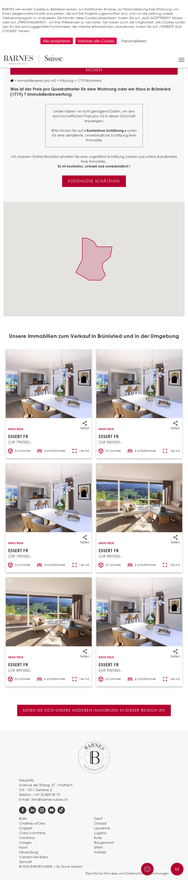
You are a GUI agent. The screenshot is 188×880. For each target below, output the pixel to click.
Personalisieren (134, 40)
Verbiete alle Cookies (96, 40)
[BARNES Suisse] (33, 59)
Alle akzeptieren (57, 40)
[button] (181, 60)
